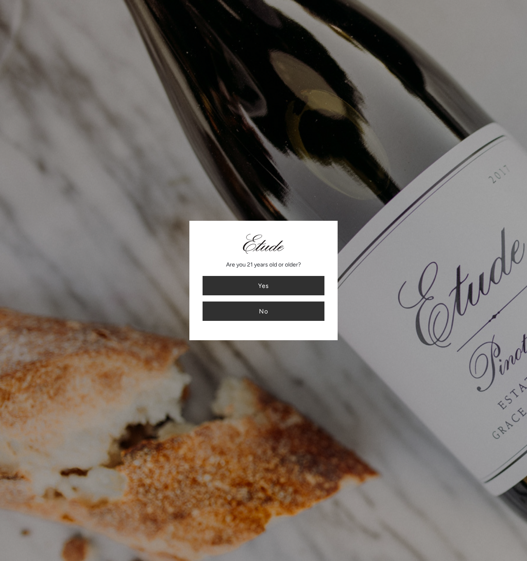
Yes (263, 286)
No (263, 311)
